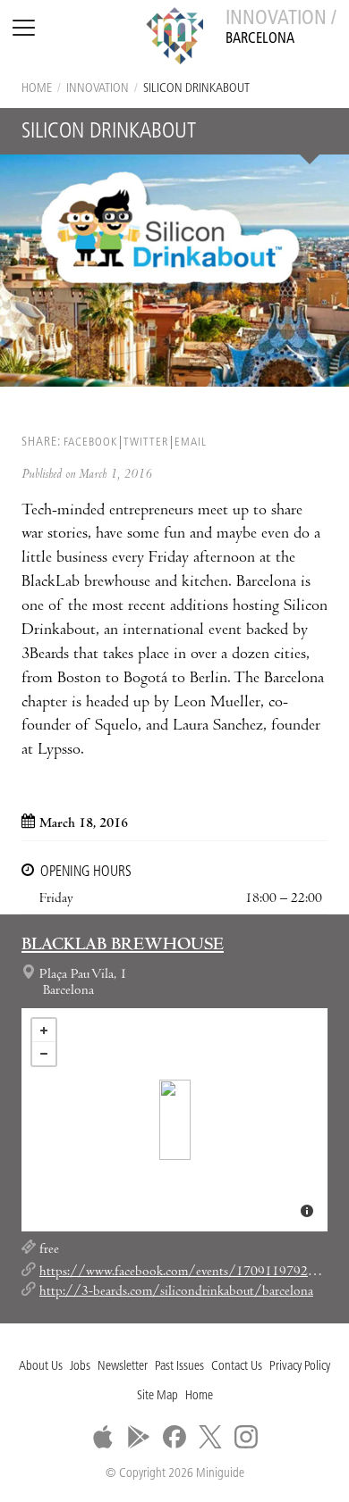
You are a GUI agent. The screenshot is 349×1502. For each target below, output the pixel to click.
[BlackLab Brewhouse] (175, 1120)
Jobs (80, 1366)
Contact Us (236, 1366)
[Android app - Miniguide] (138, 1436)
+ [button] (43, 1030)
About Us (41, 1366)
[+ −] (174, 1119)
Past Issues (179, 1366)
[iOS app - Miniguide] (103, 1436)
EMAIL (190, 442)
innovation (97, 89)
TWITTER (145, 442)
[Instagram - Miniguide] (246, 1436)
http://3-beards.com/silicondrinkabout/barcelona (176, 1292)
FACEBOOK (90, 442)
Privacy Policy (299, 1366)
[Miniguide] (174, 38)
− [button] (43, 1053)
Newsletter (123, 1366)
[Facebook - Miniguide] (174, 1436)
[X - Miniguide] (210, 1436)
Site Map (157, 1396)
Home (36, 89)
